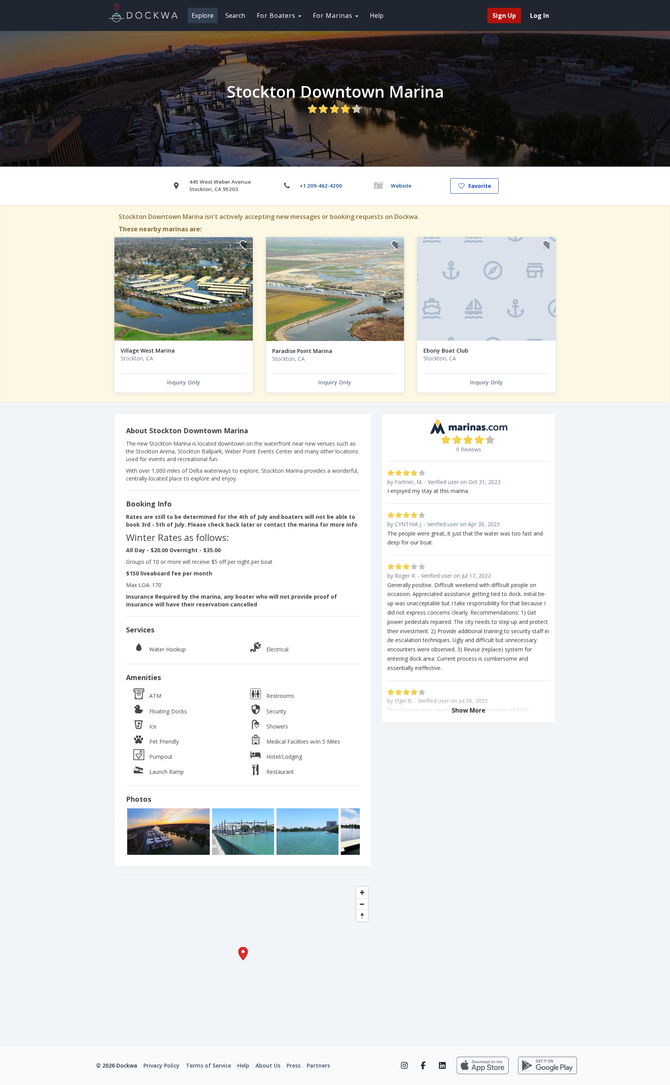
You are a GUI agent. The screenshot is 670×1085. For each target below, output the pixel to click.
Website (401, 185)
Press (293, 1065)
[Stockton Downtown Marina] (168, 831)
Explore (203, 15)
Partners (318, 1065)
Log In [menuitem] (539, 15)
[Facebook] (423, 1065)
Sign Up (504, 15)
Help (376, 15)
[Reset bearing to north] (362, 915)
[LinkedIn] (442, 1065)
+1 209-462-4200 (321, 185)
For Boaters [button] (277, 15)
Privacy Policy (161, 1065)
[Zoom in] (362, 892)
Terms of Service (208, 1065)
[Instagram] (404, 1065)
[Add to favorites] (243, 246)
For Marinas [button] (333, 15)
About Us (268, 1065)
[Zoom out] (362, 904)
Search (235, 15)
